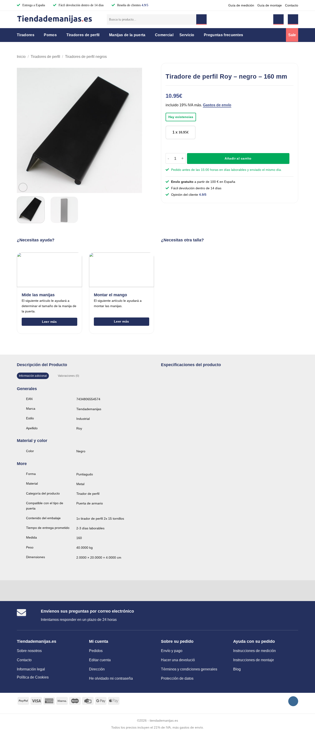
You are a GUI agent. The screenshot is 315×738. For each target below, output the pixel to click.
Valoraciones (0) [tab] (68, 375)
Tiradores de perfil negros (86, 57)
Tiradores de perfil (83, 35)
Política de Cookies (33, 677)
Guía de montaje (269, 5)
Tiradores (25, 35)
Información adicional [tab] (33, 375)
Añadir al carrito (238, 158)
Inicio (21, 57)
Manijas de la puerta (127, 35)
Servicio (186, 35)
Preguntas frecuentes (223, 35)
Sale (292, 35)
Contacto (291, 5)
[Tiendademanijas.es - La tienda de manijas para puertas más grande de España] (58, 19)
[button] (278, 19)
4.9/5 (145, 5)
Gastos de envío (217, 105)
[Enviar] (201, 19)
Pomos (50, 35)
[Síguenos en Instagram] (293, 701)
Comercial (164, 35)
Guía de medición (241, 5)
